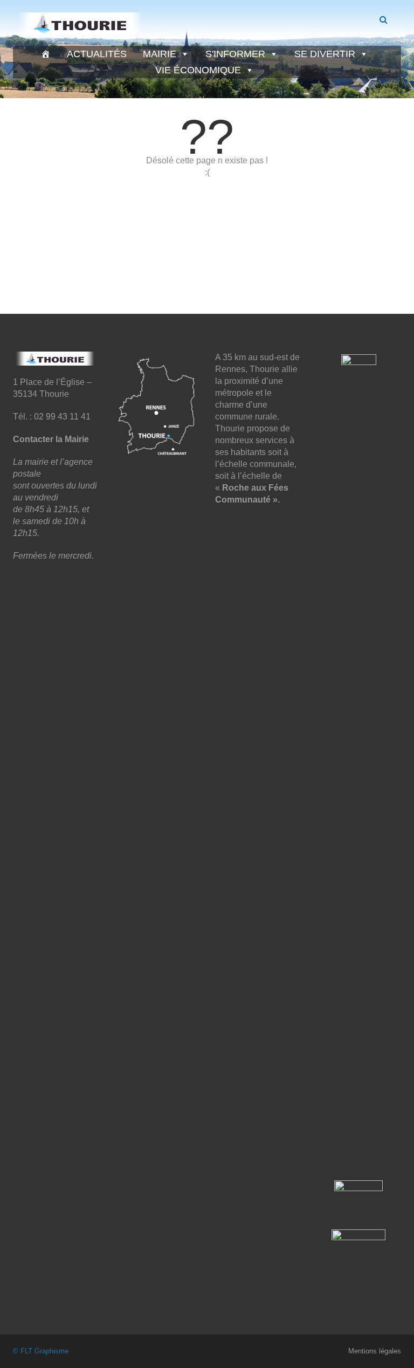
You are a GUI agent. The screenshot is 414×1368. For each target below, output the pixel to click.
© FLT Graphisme (40, 1351)
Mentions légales (374, 1351)
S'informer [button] (235, 54)
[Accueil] (46, 54)
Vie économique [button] (198, 70)
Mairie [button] (159, 54)
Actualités (97, 54)
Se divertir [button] (324, 54)
